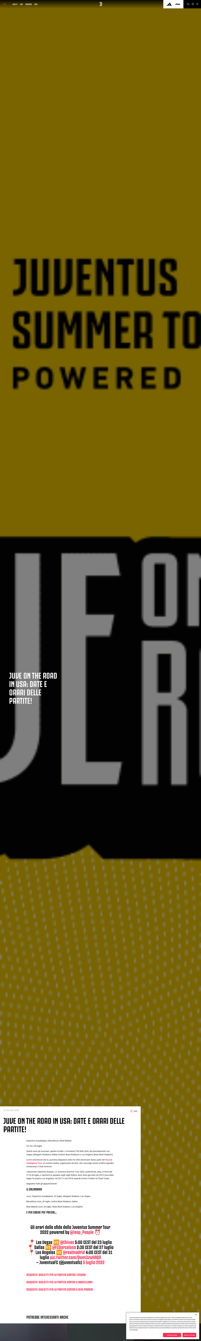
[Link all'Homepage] (100, 4)
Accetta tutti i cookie (189, 1335)
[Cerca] (188, 4)
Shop (21, 4)
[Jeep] (177, 4)
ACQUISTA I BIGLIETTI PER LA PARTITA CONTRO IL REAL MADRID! (59, 1289)
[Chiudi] (196, 1314)
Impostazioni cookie (172, 1335)
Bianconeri (28, 4)
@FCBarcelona (64, 1247)
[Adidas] (169, 4)
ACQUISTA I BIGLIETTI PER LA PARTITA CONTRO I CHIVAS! (56, 1274)
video (35, 4)
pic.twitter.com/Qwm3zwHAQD (75, 1257)
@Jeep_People (82, 1232)
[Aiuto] (193, 4)
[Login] (197, 4)
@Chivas (67, 1242)
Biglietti (15, 4)
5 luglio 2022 (94, 1262)
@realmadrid (74, 1252)
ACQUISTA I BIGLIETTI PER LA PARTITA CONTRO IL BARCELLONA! (59, 1282)
